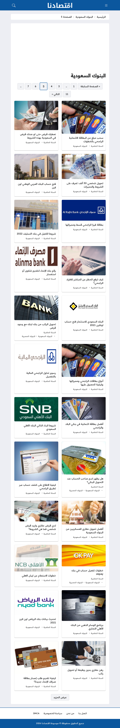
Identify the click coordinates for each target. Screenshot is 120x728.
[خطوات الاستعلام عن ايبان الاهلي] (36, 566)
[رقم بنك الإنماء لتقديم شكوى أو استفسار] (36, 269)
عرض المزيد (60, 697)
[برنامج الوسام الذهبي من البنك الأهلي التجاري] (84, 614)
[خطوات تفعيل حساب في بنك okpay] (84, 566)
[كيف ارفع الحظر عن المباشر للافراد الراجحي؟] (84, 269)
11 (67, 94)
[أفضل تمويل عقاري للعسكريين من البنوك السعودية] (84, 521)
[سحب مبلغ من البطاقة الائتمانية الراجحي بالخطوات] (84, 125)
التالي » (56, 94)
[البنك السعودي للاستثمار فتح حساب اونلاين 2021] (84, 318)
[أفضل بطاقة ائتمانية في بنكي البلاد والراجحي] (84, 417)
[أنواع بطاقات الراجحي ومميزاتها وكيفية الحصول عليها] (84, 369)
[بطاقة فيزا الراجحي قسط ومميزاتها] (84, 221)
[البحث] (14, 5)
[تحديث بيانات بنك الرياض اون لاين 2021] (36, 614)
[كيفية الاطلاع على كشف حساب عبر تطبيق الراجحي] (36, 469)
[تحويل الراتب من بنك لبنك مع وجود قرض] (36, 318)
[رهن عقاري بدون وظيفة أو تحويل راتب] (84, 666)
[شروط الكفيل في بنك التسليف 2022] (36, 221)
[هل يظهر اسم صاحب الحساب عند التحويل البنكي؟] (84, 469)
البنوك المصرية (28, 336)
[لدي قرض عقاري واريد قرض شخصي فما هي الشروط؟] (36, 521)
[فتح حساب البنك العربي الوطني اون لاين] (36, 175)
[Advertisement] (60, 48)
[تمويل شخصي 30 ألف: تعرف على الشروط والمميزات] (84, 175)
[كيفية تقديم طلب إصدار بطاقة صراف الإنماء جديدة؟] (36, 666)
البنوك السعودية (84, 16)
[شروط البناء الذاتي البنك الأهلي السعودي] (36, 417)
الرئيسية (101, 16)
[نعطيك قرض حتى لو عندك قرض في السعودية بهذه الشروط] (36, 125)
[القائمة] (106, 5)
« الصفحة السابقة (90, 86)
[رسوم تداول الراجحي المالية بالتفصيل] (36, 369)
